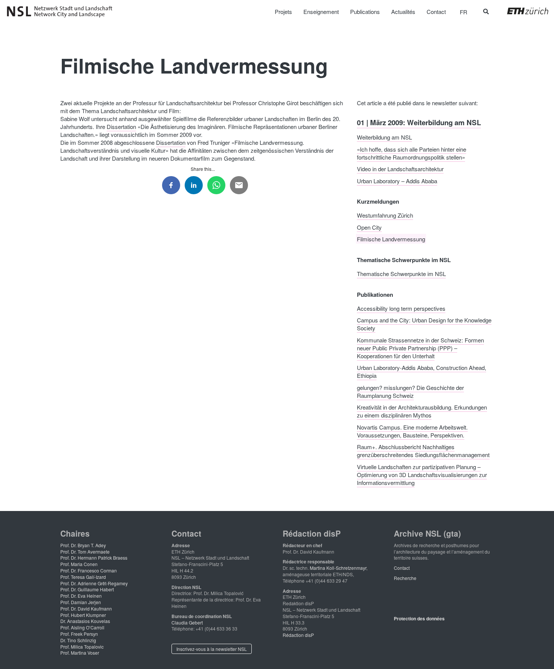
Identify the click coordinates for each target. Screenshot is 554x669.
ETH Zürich (521, 11)
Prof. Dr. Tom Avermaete (85, 551)
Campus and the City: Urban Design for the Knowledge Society (424, 324)
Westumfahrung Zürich (385, 215)
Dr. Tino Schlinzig (78, 640)
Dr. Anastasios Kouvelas (85, 621)
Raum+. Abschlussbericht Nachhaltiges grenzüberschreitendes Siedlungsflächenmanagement (423, 451)
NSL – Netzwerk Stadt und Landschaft (62, 11)
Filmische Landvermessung (391, 239)
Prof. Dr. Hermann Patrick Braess (93, 557)
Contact (402, 568)
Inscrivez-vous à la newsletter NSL (211, 649)
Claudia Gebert (187, 622)
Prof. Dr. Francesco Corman (88, 570)
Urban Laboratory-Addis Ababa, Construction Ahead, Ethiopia (421, 371)
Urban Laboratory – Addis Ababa (397, 180)
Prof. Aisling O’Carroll (82, 627)
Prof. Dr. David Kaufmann (86, 608)
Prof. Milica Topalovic (82, 646)
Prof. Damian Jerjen (80, 602)
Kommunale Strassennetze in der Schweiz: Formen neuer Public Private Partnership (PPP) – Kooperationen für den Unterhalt (420, 347)
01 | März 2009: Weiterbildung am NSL (419, 122)
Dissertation (121, 126)
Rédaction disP (298, 635)
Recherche (405, 578)
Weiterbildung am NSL (384, 137)
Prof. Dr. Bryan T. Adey (83, 545)
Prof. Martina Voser (79, 652)
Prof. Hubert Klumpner (83, 615)
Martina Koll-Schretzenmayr (338, 568)
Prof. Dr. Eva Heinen (81, 595)
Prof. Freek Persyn (79, 634)
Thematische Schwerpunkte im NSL (401, 274)
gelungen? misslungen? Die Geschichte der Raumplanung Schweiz (410, 391)
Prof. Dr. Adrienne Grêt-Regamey (94, 583)
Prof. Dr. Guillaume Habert (87, 589)
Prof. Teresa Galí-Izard (83, 577)
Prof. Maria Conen (79, 564)
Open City (369, 227)
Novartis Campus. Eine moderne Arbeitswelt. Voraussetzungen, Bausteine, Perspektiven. (412, 431)
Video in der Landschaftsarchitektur (400, 169)
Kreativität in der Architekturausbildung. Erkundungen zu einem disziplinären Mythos (422, 411)
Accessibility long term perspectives (401, 308)
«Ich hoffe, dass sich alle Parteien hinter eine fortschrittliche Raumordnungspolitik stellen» (411, 153)
